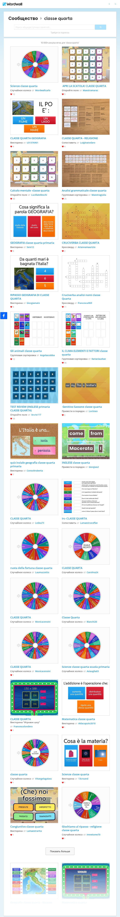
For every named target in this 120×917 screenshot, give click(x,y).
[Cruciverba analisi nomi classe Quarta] (86, 273)
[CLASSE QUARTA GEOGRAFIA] (34, 117)
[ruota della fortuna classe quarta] (34, 546)
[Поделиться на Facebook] (3, 315)
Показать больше (60, 851)
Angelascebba (47, 355)
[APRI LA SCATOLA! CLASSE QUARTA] (86, 64)
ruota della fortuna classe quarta (31, 568)
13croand (83, 778)
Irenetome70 (93, 834)
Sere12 (30, 247)
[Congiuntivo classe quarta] (34, 805)
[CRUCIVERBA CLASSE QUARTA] (86, 221)
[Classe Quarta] (86, 596)
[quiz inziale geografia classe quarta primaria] (34, 441)
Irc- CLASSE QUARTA (74, 518)
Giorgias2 (94, 466)
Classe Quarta (71, 617)
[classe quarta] (34, 753)
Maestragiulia (99, 194)
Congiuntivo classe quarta (26, 826)
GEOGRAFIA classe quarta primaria (32, 243)
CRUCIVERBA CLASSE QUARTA (80, 243)
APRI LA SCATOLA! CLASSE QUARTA (84, 86)
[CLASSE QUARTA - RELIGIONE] (86, 117)
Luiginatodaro (87, 142)
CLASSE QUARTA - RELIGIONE (80, 138)
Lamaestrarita (34, 830)
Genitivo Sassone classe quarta (82, 407)
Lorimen (93, 411)
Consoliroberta (35, 470)
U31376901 (32, 142)
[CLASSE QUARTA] (34, 497)
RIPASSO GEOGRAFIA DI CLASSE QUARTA (30, 296)
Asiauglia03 (93, 671)
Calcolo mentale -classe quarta (29, 190)
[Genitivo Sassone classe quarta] (86, 385)
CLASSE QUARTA (20, 518)
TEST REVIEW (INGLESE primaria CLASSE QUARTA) (30, 408)
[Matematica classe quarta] (86, 698)
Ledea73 (39, 522)
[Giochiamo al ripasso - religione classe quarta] (86, 805)
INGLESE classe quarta (76, 462)
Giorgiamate (33, 302)
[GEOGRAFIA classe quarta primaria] (34, 221)
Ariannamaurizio (86, 247)
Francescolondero (23, 726)
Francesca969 (85, 302)
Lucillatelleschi (39, 194)
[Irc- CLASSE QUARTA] (86, 497)
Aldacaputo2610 (86, 723)
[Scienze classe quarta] (34, 64)
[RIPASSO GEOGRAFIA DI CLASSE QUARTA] (34, 273)
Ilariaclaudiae (99, 358)
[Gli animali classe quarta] (34, 329)
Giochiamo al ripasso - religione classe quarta (82, 828)
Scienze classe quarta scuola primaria (86, 667)
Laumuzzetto (42, 572)
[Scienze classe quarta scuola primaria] (86, 645)
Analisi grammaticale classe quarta (84, 190)
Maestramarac (90, 90)
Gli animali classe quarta (26, 351)
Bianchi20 (92, 621)
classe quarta (58, 18)
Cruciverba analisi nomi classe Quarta (81, 296)
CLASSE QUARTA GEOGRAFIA (28, 138)
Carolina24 (92, 572)
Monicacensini (42, 621)
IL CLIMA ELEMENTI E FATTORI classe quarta (85, 352)
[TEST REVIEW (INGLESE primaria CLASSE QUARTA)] (34, 385)
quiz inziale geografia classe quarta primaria (33, 464)
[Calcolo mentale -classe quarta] (34, 169)
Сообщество (23, 18)
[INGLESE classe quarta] (86, 441)
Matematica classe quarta (78, 719)
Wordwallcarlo (42, 90)
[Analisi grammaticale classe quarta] (86, 169)
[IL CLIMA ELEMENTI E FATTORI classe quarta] (86, 329)
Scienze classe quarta (24, 86)
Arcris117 (36, 414)
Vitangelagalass (43, 778)
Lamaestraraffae (89, 522)
